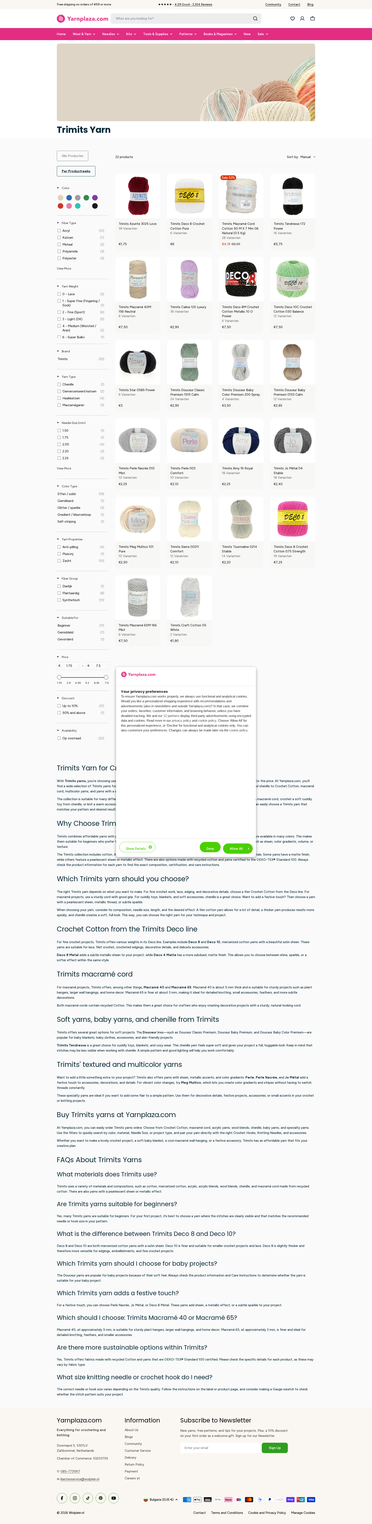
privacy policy (181, 720)
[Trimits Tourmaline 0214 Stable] (241, 519)
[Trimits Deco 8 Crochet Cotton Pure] (189, 196)
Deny (210, 848)
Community (273, 4)
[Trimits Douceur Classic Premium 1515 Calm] (189, 362)
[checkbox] (60, 198)
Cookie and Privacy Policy (267, 1513)
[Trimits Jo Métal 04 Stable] (292, 440)
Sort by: (299, 157)
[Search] (255, 18)
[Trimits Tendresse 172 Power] (292, 196)
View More (64, 268)
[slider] (59, 677)
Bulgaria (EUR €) (162, 1500)
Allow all (236, 848)
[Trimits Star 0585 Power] (137, 362)
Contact (294, 4)
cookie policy (207, 720)
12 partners (171, 715)
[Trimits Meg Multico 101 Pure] (137, 519)
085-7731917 (70, 1471)
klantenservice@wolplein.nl (79, 1479)
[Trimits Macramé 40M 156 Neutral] (137, 279)
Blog (310, 4)
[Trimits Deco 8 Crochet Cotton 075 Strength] (292, 519)
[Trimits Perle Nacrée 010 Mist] (137, 440)
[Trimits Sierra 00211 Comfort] (189, 519)
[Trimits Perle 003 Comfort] (189, 440)
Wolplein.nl (76, 1513)
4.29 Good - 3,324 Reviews (193, 4)
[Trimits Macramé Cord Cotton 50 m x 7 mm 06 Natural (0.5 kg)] (241, 196)
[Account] (302, 18)
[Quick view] (156, 214)
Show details (136, 848)
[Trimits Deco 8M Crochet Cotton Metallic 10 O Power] (241, 279)
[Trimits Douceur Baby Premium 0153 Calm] (292, 362)
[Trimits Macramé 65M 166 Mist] (137, 597)
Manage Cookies (303, 1513)
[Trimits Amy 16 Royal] (241, 440)
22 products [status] (124, 157)
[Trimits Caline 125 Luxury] (189, 279)
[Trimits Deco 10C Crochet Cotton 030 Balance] (292, 279)
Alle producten (72, 156)
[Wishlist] (292, 18)
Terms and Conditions (227, 1513)
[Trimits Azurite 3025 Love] (137, 196)
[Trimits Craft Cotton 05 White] (189, 597)
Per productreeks (76, 171)
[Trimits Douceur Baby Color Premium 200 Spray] (241, 362)
